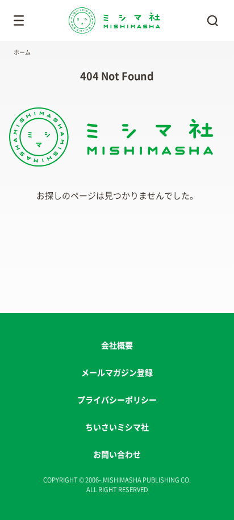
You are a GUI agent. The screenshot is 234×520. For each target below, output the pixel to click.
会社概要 (117, 346)
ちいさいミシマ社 (117, 427)
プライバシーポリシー (117, 400)
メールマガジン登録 (117, 373)
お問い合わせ (117, 455)
